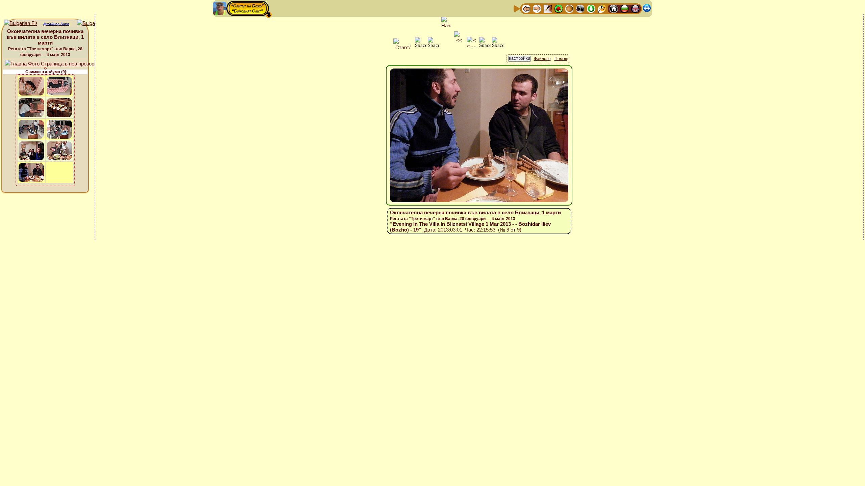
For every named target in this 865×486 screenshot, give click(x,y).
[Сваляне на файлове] (591, 8)
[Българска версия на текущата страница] (93, 23)
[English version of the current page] (20, 23)
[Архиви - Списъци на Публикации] (548, 8)
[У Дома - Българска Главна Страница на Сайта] (624, 8)
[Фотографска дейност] (580, 8)
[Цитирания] (558, 8)
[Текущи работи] (569, 8)
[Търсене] (602, 8)
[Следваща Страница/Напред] (537, 8)
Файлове (542, 58)
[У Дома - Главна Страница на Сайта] (614, 8)
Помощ (561, 58)
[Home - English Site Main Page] (635, 8)
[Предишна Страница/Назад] (526, 8)
